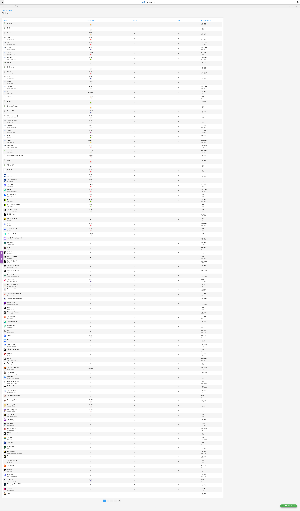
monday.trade (10, 239)
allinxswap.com (11, 351)
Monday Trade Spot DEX (14, 238)
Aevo (8, 307)
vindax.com (10, 103)
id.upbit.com (10, 181)
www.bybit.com (11, 29)
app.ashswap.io (11, 490)
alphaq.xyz (9, 355)
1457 (24, 6)
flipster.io (9, 434)
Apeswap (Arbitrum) (13, 395)
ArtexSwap (10, 474)
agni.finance (10, 318)
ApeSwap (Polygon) (13, 405)
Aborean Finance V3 (13, 270)
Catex (9, 140)
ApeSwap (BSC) (12, 400)
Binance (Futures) (12, 106)
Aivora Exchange (12, 321)
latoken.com (10, 186)
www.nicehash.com (12, 147)
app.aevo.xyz (10, 309)
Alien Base (10, 340)
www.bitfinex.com (11, 88)
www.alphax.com (11, 360)
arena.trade (10, 467)
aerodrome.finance (11, 286)
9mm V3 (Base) (12, 256)
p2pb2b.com (10, 152)
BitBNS (9, 96)
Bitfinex (9, 86)
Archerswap (11, 451)
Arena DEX (10, 465)
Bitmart (9, 57)
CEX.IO (9, 160)
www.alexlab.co (11, 337)
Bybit (8, 28)
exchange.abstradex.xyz (13, 276)
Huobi (9, 47)
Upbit (8, 175)
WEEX (9, 62)
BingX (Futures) (12, 228)
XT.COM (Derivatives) (13, 204)
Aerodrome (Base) (12, 284)
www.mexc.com (11, 44)
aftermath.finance (11, 313)
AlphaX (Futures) (12, 363)
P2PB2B (9, 150)
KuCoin (9, 77)
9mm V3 (9, 252)
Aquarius (10, 419)
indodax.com (10, 157)
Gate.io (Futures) (12, 121)
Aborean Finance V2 (13, 265)
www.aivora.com (11, 323)
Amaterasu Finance (13, 367)
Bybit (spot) (10, 67)
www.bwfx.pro (10, 93)
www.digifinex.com (11, 127)
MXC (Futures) (11, 194)
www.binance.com (11, 25)
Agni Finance (11, 316)
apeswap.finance (11, 397)
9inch (8, 247)
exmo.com (9, 137)
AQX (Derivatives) (12, 433)
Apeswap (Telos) (12, 410)
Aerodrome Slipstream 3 (14, 298)
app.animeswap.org (12, 374)
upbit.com (9, 176)
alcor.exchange (10, 332)
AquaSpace (10, 424)
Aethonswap (11, 303)
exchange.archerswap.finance (14, 453)
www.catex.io (10, 142)
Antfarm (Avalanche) (13, 381)
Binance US (10, 111)
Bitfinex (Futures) (12, 116)
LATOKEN (10, 184)
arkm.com (9, 471)
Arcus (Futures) (12, 460)
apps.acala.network (12, 281)
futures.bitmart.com (12, 211)
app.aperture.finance (12, 392)
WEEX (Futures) (12, 218)
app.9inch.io (10, 249)
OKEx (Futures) (11, 170)
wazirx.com (10, 83)
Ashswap (10, 488)
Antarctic (10, 377)
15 (119, 501)
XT (8, 199)
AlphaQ (9, 354)
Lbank (9, 130)
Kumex (9, 189)
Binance (9, 23)
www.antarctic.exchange (13, 378)
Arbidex (9, 437)
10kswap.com (10, 244)
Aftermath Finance (13, 312)
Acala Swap (10, 279)
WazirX (9, 82)
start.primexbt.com (11, 166)
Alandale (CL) (11, 326)
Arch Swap (10, 447)
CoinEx (9, 52)
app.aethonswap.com (12, 304)
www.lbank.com (11, 132)
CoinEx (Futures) (12, 233)
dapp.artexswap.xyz (12, 476)
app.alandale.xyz (11, 327)
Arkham (9, 470)
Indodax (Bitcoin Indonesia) (15, 155)
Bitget (9, 72)
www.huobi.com (11, 49)
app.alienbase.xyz (11, 341)
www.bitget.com (11, 73)
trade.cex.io (10, 162)
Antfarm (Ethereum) (13, 386)
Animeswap (10, 372)
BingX (9, 223)
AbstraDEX (10, 275)
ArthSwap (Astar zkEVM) (14, 484)
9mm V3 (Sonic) (12, 261)
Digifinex (9, 126)
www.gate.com (10, 34)
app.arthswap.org (11, 481)
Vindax (9, 101)
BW (8, 91)
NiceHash (10, 145)
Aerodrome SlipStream (14, 289)
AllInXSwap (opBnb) (13, 349)
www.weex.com (11, 64)
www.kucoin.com (11, 78)
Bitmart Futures (12, 209)
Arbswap (10, 442)
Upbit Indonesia (12, 180)
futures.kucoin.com (11, 191)
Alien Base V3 (11, 344)
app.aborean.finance (12, 267)
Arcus (9, 456)
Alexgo (9, 335)
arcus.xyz (9, 457)
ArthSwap (10, 479)
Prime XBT (10, 165)
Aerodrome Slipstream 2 (14, 293)
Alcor (8, 330)
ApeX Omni (10, 414)
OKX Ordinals (11, 214)
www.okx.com (10, 39)
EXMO (9, 135)
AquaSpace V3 (11, 428)
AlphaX (9, 358)
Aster (8, 493)
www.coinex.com (11, 54)
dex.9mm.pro (10, 253)
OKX (8, 38)
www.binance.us (11, 112)
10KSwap (10, 242)
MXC (8, 43)
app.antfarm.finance (12, 383)
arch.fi (8, 448)
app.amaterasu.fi (11, 369)
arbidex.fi (9, 439)
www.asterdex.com (11, 495)
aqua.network (10, 421)
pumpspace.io (10, 425)
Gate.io (9, 33)
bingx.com (9, 225)
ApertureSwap (11, 390)
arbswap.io (9, 444)
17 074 (10, 6)
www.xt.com (10, 201)
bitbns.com (9, 98)
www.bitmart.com (11, 59)
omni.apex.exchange (12, 416)
